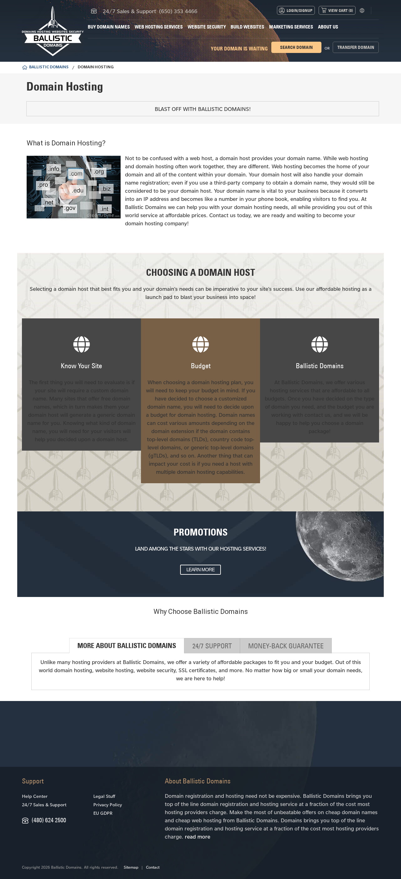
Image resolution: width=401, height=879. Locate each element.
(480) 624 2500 (49, 820)
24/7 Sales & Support (44, 805)
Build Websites (247, 27)
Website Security (207, 27)
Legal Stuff (104, 796)
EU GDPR (102, 813)
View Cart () (340, 10)
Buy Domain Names (109, 27)
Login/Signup (299, 10)
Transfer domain (355, 47)
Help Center (35, 796)
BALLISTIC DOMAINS (49, 67)
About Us (328, 27)
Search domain (296, 47)
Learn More (200, 569)
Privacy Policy (107, 805)
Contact (152, 867)
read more (197, 836)
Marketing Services (291, 27)
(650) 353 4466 (178, 11)
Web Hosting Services (159, 27)
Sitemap (131, 867)
